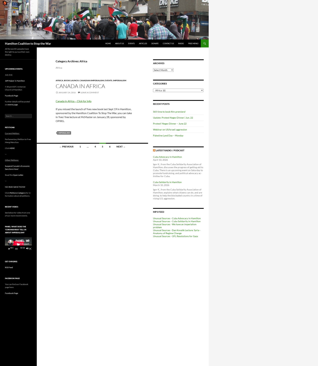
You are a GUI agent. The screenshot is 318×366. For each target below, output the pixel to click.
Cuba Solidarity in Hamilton (167, 182)
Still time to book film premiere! (169, 111)
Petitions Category (18, 193)
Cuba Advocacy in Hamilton (167, 156)
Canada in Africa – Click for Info (73, 101)
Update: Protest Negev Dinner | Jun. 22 (173, 117)
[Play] (9, 248)
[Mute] (27, 248)
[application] (18, 244)
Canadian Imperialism (92, 80)
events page (13, 104)
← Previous (66, 146)
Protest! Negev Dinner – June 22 (169, 123)
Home (108, 43)
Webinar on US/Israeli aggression (170, 129)
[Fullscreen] (30, 248)
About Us (119, 43)
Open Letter (18, 175)
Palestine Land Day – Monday (168, 135)
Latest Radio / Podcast (170, 150)
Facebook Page (11, 95)
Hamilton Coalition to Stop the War (28, 43)
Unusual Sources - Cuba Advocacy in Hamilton (177, 218)
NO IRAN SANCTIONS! (15, 187)
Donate (155, 43)
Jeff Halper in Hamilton (15, 81)
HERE (12, 148)
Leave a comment (90, 92)
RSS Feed (9, 267)
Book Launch (71, 80)
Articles (143, 43)
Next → (120, 146)
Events (131, 43)
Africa (59, 80)
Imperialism (119, 80)
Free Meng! (193, 43)
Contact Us (168, 43)
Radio (181, 43)
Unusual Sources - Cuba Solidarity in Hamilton (177, 221)
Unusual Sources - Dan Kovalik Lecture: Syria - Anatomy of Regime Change (176, 232)
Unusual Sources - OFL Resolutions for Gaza (175, 236)
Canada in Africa (80, 86)
